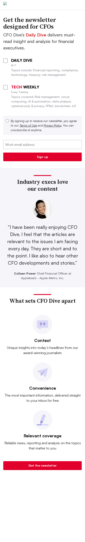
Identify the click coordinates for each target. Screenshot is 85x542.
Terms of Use (28, 125)
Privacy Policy (52, 125)
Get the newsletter (42, 465)
